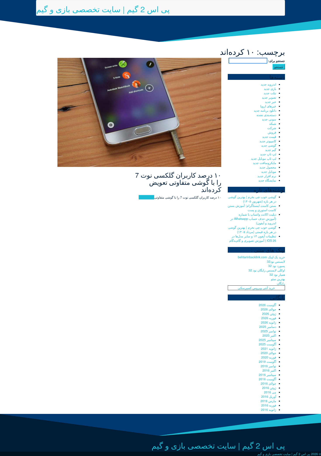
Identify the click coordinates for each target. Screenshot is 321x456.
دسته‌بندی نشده (266, 115)
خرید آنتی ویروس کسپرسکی (256, 288)
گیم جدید (270, 149)
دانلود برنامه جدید (265, 110)
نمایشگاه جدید (267, 180)
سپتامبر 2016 (267, 374)
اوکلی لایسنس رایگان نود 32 (267, 270)
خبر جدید (270, 101)
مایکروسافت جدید (264, 163)
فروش (272, 132)
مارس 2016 (268, 401)
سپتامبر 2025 (267, 340)
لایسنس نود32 (276, 261)
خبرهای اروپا (268, 106)
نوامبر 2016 (268, 366)
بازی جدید (270, 88)
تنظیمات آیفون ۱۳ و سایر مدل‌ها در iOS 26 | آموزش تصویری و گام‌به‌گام (252, 238)
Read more (146, 197)
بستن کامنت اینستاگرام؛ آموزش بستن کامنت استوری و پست (252, 207)
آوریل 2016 (268, 396)
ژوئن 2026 (269, 313)
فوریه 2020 (268, 357)
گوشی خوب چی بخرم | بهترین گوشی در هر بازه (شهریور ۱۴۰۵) (252, 199)
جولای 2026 (268, 309)
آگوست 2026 (267, 305)
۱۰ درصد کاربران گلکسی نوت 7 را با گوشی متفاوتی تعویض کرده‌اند (178, 182)
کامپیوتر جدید (267, 141)
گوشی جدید (268, 145)
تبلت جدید (270, 93)
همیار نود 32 (277, 274)
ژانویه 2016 (268, 409)
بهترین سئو (278, 279)
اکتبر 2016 (269, 370)
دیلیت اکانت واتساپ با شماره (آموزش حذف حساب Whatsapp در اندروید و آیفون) (253, 218)
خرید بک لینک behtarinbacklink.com (261, 257)
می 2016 (270, 392)
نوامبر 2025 (268, 331)
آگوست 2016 (267, 379)
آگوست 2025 (267, 344)
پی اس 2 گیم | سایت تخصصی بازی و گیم (103, 8)
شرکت (271, 128)
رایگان (281, 283)
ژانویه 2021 (268, 348)
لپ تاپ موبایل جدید (263, 158)
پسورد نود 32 (276, 266)
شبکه (272, 123)
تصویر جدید (269, 97)
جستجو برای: (276, 60)
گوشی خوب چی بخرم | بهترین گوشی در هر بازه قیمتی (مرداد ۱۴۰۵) (252, 229)
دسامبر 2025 (267, 326)
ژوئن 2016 (269, 388)
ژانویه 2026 (268, 322)
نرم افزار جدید (266, 176)
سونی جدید (269, 119)
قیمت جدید (269, 136)
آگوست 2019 (267, 361)
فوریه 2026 (268, 318)
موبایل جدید (268, 171)
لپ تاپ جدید (268, 154)
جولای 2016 (268, 383)
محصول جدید (267, 167)
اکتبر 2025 (269, 335)
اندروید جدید (268, 84)
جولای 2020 (268, 353)
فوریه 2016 (268, 405)
